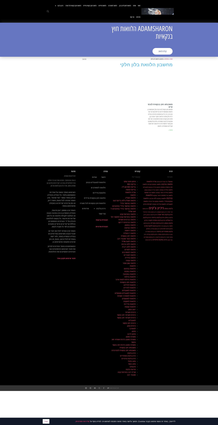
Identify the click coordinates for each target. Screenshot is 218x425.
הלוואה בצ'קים (167, 184)
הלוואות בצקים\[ (129, 274)
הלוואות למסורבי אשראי (126, 296)
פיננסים (133, 367)
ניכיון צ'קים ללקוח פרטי (152, 226)
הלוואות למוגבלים (129, 290)
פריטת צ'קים (148, 240)
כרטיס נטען (131, 326)
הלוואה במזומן (130, 225)
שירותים (138, 17)
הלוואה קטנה (131, 260)
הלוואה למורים (130, 249)
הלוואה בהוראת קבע (128, 214)
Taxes (170, 182)
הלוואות (133, 266)
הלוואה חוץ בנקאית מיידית (90, 6)
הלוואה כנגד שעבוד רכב (126, 239)
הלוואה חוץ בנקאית (128, 236)
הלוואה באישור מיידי (128, 203)
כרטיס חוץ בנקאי (129, 323)
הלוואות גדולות (130, 277)
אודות (134, 6)
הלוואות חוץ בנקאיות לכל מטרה (73, 6)
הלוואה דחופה (130, 230)
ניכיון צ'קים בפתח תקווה (156, 220)
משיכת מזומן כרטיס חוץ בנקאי (124, 345)
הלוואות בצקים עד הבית (156, 201)
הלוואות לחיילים (130, 285)
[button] (48, 11)
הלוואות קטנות (130, 307)
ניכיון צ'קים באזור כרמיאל (150, 212)
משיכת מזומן (131, 337)
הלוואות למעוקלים (129, 298)
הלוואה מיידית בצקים (166, 190)
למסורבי (132, 328)
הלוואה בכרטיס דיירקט (127, 222)
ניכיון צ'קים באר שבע (165, 215)
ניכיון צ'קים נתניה (163, 234)
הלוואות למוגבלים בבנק (125, 6)
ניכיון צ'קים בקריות (157, 223)
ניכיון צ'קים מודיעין (155, 229)
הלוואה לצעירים (130, 255)
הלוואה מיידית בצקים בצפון (152, 190)
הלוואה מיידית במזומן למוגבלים (151, 187)
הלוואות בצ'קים (130, 268)
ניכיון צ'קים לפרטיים (166, 229)
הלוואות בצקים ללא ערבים (158, 198)
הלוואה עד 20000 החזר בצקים (163, 195)
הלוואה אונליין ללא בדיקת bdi (124, 200)
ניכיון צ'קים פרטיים (128, 358)
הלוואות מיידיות (102, 6)
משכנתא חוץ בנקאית (128, 347)
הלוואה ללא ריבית (129, 247)
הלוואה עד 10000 (149, 192)
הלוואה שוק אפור (129, 263)
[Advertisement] (76, 40)
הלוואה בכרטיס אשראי (127, 219)
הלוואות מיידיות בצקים (159, 204)
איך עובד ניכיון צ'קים (162, 181)
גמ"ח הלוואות (151, 182)
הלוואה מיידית (130, 258)
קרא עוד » (171, 130)
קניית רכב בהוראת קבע (127, 372)
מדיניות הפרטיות (82, 421)
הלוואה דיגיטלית (129, 233)
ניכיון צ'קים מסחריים (128, 356)
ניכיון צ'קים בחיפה (157, 217)
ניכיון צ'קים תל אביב (160, 237)
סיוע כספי (132, 364)
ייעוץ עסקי (132, 309)
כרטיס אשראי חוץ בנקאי (126, 315)
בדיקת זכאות (131, 189)
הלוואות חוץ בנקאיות (128, 282)
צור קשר (132, 17)
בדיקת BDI (131, 184)
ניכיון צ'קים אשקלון (162, 212)
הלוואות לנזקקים (129, 301)
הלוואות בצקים (130, 271)
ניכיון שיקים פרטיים (159, 240)
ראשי (139, 6)
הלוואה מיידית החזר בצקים (164, 192)
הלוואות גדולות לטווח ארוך (125, 279)
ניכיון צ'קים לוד (165, 226)
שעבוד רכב (131, 375)
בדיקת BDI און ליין (129, 187)
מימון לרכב (131, 334)
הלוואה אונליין (130, 198)
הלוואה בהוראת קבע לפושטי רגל (123, 217)
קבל (46, 421)
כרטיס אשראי (130, 312)
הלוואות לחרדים (129, 288)
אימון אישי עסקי (130, 181)
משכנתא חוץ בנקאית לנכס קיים (124, 350)
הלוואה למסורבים (112, 6)
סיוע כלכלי (132, 361)
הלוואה (133, 195)
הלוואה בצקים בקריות (154, 184)
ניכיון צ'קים (60, 6)
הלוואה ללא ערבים (128, 244)
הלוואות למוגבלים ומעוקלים (125, 293)
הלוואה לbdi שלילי (129, 241)
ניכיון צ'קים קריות (152, 234)
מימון (134, 331)
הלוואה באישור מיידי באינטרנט (124, 206)
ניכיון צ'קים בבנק (152, 215)
